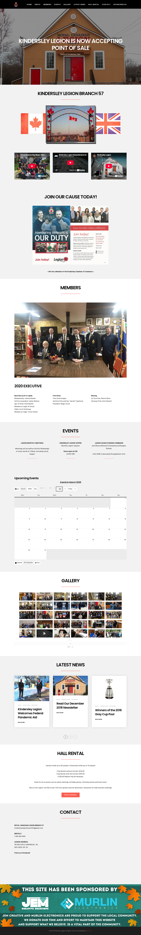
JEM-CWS (89, 931)
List (18, 489)
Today (70, 489)
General (19, 562)
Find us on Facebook (22, 853)
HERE (98, 454)
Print (38, 562)
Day (35, 489)
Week (30, 489)
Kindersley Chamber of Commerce (80, 271)
